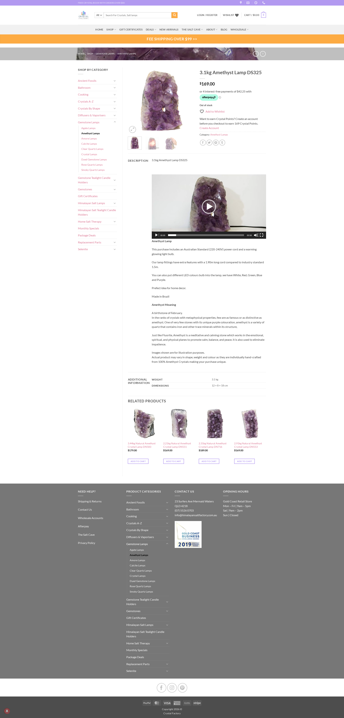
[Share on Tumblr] (222, 143)
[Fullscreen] (262, 235)
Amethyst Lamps (126, 53)
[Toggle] (115, 81)
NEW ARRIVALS (168, 29)
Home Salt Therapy (89, 221)
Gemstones (85, 189)
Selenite (83, 249)
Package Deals (87, 235)
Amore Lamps (89, 138)
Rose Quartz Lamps (92, 164)
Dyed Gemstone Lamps (94, 159)
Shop (110, 29)
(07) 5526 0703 (184, 510)
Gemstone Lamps (105, 53)
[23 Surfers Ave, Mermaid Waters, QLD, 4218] (241, 2)
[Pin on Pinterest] (216, 143)
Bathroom (84, 87)
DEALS (150, 29)
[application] (209, 206)
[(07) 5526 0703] (264, 2)
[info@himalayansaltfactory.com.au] (248, 2)
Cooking (83, 94)
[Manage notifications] (7, 711)
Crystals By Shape (89, 108)
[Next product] (256, 54)
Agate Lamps (88, 128)
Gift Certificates (88, 196)
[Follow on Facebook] (161, 688)
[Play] (157, 235)
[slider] (206, 235)
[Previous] (133, 100)
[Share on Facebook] (203, 143)
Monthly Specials (88, 228)
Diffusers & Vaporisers (92, 115)
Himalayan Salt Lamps (91, 203)
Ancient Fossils (87, 80)
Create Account (209, 128)
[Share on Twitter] (209, 143)
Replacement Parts (89, 242)
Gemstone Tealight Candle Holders (94, 180)
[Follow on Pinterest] (182, 688)
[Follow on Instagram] (172, 688)
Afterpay (83, 526)
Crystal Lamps (89, 154)
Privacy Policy (86, 543)
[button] (255, 15)
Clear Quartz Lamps (92, 148)
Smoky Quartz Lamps (93, 169)
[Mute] (256, 235)
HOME (99, 29)
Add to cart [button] (138, 461)
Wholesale (238, 29)
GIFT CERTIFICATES (131, 29)
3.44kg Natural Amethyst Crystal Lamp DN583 (142, 445)
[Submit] (174, 15)
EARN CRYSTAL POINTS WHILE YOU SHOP (99, 2)
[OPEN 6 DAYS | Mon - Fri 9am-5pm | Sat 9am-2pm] (256, 2)
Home (81, 53)
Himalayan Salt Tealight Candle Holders (97, 212)
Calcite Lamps (89, 143)
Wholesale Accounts (90, 518)
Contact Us (85, 509)
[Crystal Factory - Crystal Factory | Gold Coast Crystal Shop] (83, 15)
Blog (224, 29)
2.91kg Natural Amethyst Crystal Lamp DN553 (248, 445)
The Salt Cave (86, 534)
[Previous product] (263, 54)
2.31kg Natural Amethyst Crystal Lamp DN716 (212, 445)
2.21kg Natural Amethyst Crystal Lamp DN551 (177, 445)
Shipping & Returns (90, 501)
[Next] (188, 100)
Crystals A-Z (86, 101)
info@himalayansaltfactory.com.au (196, 515)
